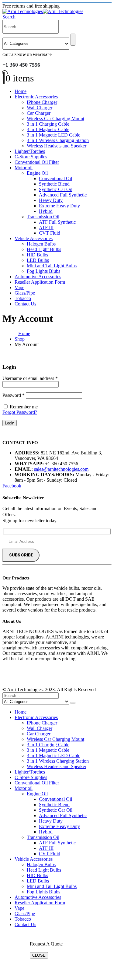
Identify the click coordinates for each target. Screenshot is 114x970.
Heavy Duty (51, 200)
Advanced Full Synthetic (63, 194)
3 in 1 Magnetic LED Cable (53, 134)
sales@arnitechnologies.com (61, 469)
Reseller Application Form (40, 282)
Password (13, 395)
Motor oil (24, 167)
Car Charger (38, 113)
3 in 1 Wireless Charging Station (58, 140)
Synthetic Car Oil (55, 189)
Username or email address (30, 378)
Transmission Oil (43, 216)
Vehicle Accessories (34, 238)
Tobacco (23, 298)
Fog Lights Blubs (43, 271)
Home (20, 91)
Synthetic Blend (54, 183)
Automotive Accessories (38, 276)
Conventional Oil (55, 178)
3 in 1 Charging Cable (48, 124)
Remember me (24, 406)
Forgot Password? (19, 412)
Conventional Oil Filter (37, 162)
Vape (19, 287)
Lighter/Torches (30, 151)
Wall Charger (39, 107)
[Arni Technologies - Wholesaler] (42, 11)
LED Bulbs (38, 260)
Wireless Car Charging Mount (55, 118)
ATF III (46, 227)
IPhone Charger (42, 102)
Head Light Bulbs (44, 249)
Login (9, 423)
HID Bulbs (37, 254)
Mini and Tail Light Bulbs (52, 265)
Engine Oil (37, 173)
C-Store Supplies (31, 156)
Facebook (11, 485)
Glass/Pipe (25, 292)
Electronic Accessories (36, 96)
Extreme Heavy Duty (59, 205)
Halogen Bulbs (41, 243)
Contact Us (25, 303)
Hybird (46, 211)
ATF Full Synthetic (57, 222)
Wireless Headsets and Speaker (56, 145)
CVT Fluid (49, 233)
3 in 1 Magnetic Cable (48, 129)
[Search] (73, 40)
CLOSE (39, 955)
